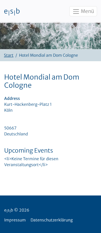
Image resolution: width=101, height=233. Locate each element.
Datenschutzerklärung (52, 220)
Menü (87, 11)
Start (8, 55)
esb (12, 11)
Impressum (15, 220)
